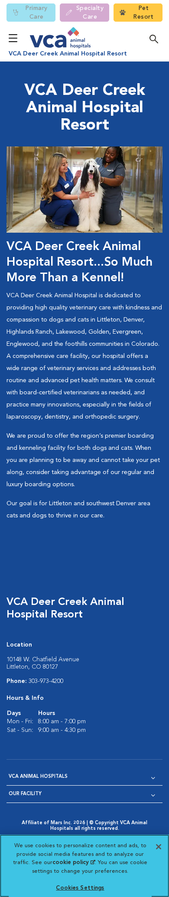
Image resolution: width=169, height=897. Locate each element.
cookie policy (73, 862)
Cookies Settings (80, 888)
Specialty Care (90, 12)
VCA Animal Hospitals (38, 776)
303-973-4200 (46, 681)
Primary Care (36, 12)
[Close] (158, 846)
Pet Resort (143, 12)
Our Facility (25, 794)
